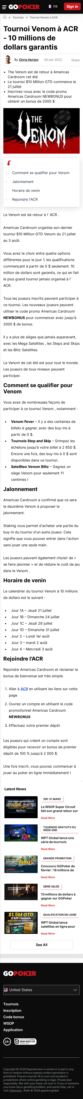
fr (55, 6)
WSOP (8, 1023)
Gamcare (16, 1090)
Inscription (12, 1010)
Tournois (11, 1004)
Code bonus (13, 1017)
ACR (24, 689)
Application (13, 1030)
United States (20, 990)
